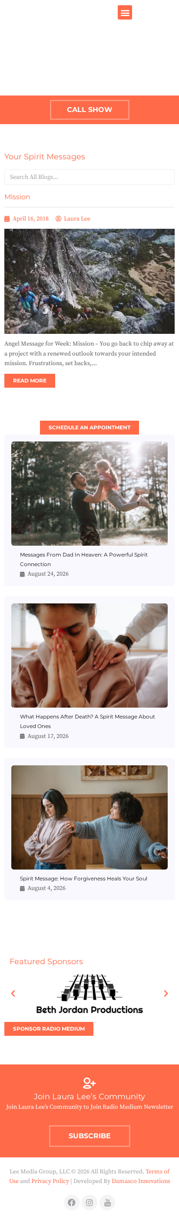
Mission (17, 197)
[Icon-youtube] (107, 1202)
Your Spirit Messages (44, 156)
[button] (125, 12)
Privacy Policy (50, 1181)
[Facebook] (72, 1202)
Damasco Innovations (141, 1181)
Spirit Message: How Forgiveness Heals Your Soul (83, 878)
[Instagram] (89, 1202)
